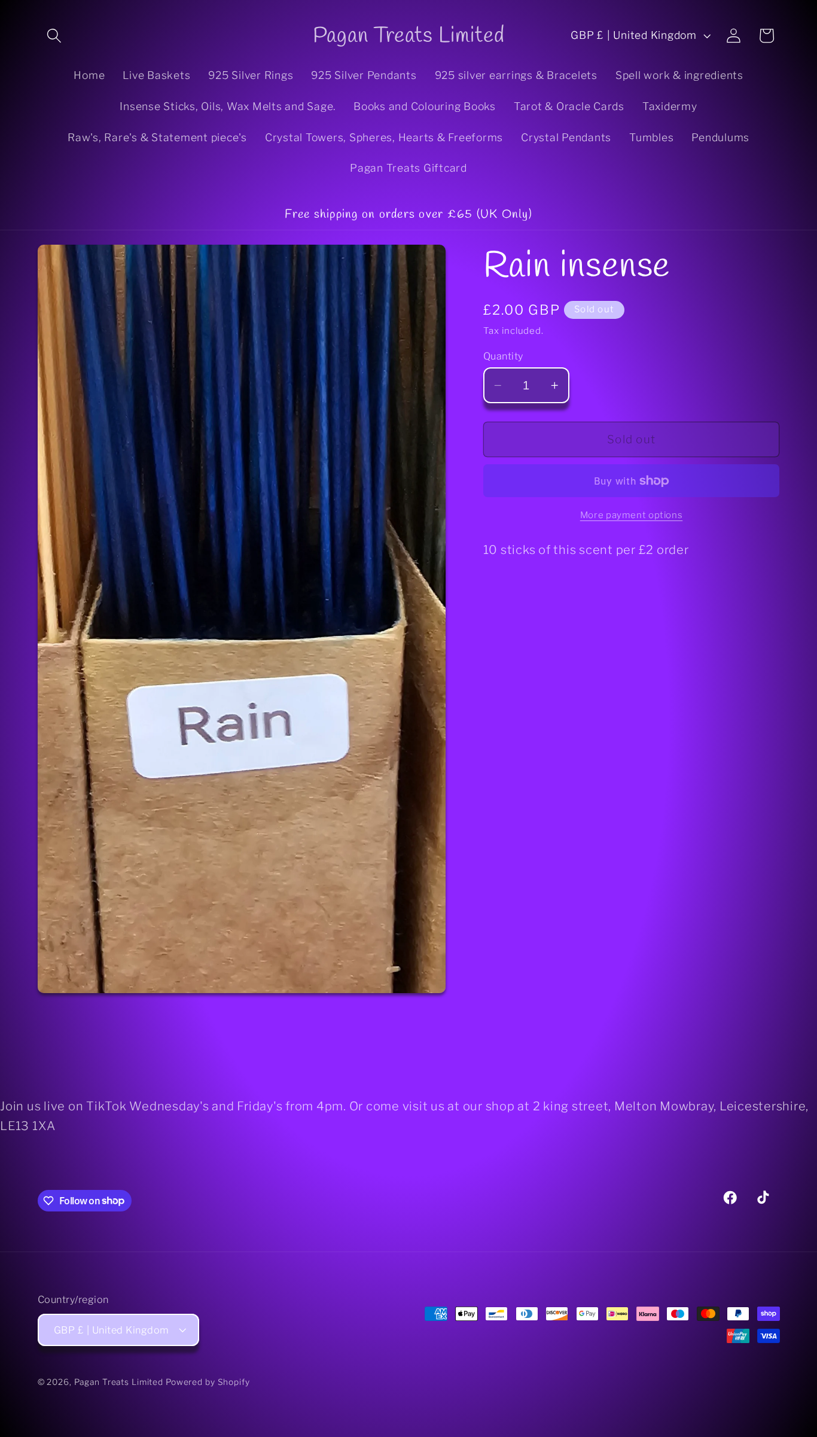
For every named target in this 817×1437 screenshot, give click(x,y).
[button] (54, 35)
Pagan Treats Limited (119, 1382)
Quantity (503, 356)
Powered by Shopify (208, 1382)
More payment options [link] (631, 515)
